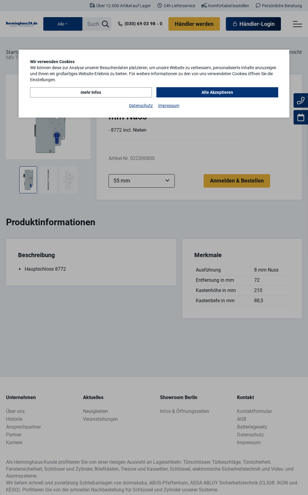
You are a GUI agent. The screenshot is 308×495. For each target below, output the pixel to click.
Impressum (168, 105)
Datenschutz (141, 105)
